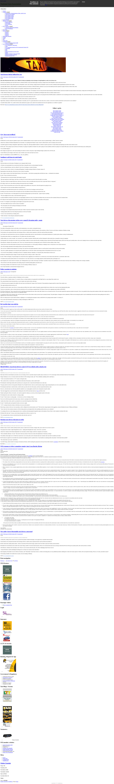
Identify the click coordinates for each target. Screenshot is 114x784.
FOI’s (6, 50)
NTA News (5, 29)
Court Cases (5, 40)
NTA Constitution (8, 24)
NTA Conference (6, 26)
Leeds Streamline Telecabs (8, 749)
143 (10, 560)
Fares (6, 49)
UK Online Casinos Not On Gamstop (57, 119)
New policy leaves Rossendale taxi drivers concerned (16, 531)
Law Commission (6, 44)
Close (83, 1)
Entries (5, 758)
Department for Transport (7, 677)
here (46, 4)
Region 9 (7, 35)
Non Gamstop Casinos (9, 15)
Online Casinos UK (57, 125)
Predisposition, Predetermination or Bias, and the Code (15, 13)
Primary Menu (3, 8)
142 (8, 560)
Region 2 (7, 32)
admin (1, 76)
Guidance (4, 12)
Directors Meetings (8, 22)
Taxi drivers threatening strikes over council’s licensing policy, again (21, 220)
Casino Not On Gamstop (10, 14)
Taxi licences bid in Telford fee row (11, 74)
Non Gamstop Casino (9, 17)
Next (17, 560)
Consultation (7, 48)
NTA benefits (7, 23)
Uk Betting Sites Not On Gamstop (57, 130)
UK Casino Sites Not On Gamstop (57, 112)
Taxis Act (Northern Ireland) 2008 (11, 42)
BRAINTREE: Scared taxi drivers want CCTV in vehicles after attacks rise (23, 366)
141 (6, 560)
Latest (6, 46)
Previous (2, 560)
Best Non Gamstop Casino (57, 129)
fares (67, 334)
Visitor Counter (5, 763)
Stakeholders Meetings (7, 36)
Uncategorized (21, 76)
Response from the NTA (9, 55)
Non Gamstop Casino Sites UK (57, 126)
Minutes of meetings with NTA (11, 54)
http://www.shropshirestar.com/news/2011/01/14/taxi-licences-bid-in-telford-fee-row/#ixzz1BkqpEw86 (24, 104)
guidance (38, 358)
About (4, 38)
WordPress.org (5, 760)
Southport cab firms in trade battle (11, 157)
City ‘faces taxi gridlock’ (8, 134)
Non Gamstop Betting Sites (57, 113)
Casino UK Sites (57, 132)
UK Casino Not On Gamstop (57, 118)
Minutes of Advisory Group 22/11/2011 (12, 53)
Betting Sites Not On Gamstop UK (57, 114)
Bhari (17, 781)
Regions (4, 30)
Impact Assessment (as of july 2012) (12, 51)
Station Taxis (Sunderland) (8, 752)
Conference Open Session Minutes (11, 27)
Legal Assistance (6, 19)
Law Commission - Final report (11, 45)
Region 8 (7, 34)
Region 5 (7, 33)
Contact (4, 37)
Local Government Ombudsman (9, 680)
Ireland (6, 52)
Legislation (5, 41)
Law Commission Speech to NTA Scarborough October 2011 (16, 47)
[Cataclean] (7, 592)
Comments (6, 759)
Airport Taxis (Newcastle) (8, 744)
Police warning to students (8, 269)
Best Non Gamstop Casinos (57, 116)
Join (3, 39)
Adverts (4, 11)
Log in (4, 757)
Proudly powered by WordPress (6, 781)
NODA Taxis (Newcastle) (8, 750)
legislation (12, 327)
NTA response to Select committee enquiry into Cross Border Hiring (21, 446)
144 (11, 560)
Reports (6, 25)
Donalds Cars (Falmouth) (7, 748)
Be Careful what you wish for (9, 304)
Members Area (5, 20)
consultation (55, 441)
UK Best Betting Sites (57, 124)
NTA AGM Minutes (9, 28)
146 (15, 560)
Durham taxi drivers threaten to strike (12, 419)
